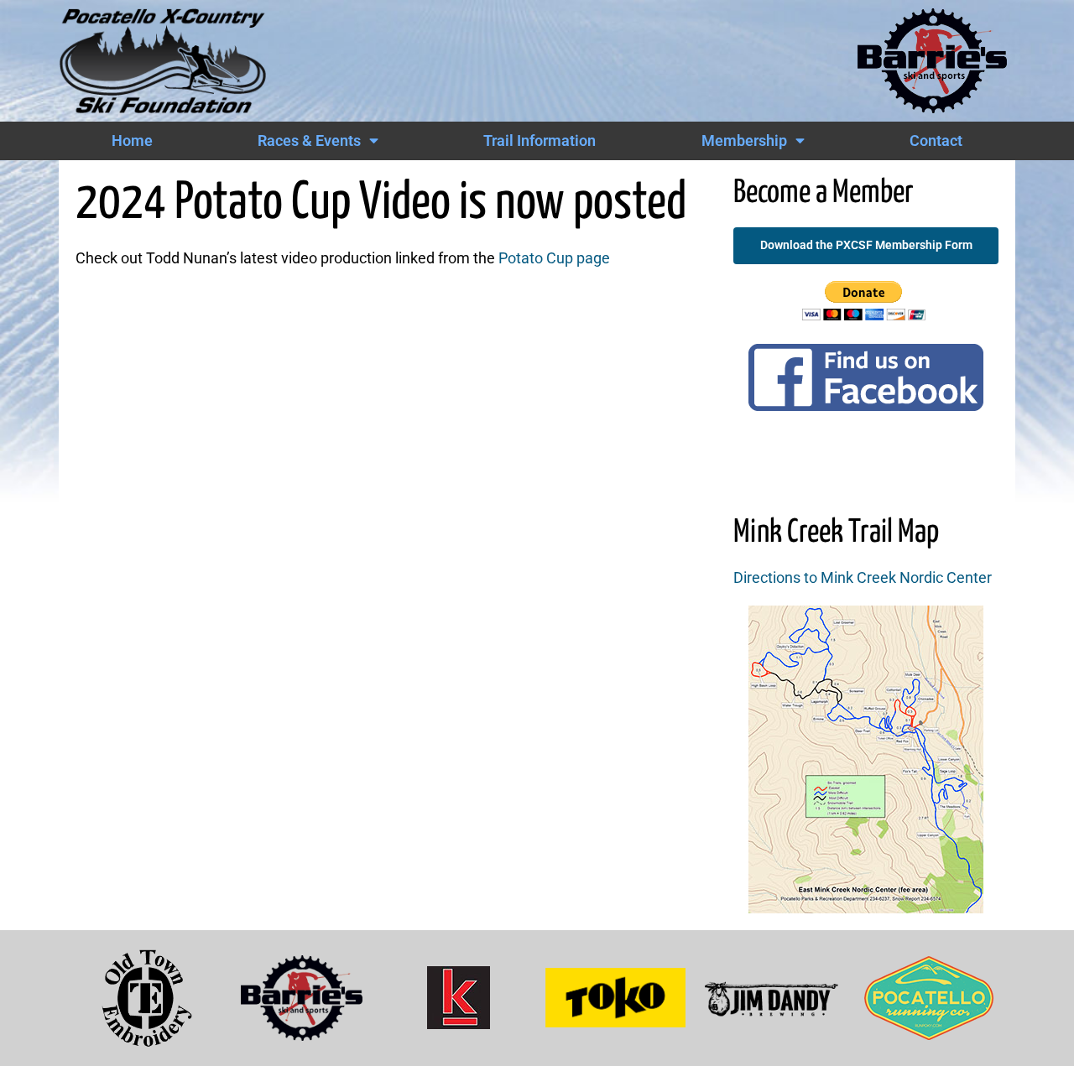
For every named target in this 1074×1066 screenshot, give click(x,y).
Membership (744, 141)
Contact (936, 141)
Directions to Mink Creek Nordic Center (862, 577)
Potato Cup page (554, 258)
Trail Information (539, 141)
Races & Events (309, 141)
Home (132, 141)
